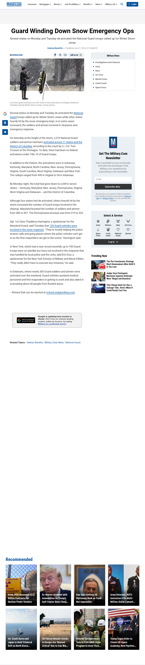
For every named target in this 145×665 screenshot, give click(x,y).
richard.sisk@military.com (60, 292)
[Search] (122, 4)
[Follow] (5, 123)
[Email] (65, 55)
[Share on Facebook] (55, 55)
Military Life (110, 4)
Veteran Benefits (55, 48)
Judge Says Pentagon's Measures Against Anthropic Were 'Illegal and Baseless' (119, 276)
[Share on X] (60, 55)
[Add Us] (5, 114)
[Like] (5, 132)
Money (57, 4)
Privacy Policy (108, 198)
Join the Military (72, 4)
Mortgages (44, 4)
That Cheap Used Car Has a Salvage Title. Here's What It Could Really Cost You (119, 288)
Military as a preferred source (52, 324)
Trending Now (99, 255)
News (97, 4)
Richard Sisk (17, 55)
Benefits (87, 4)
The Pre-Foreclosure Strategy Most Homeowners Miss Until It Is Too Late (120, 264)
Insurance (32, 4)
